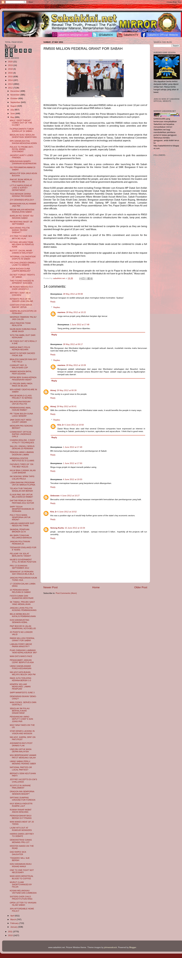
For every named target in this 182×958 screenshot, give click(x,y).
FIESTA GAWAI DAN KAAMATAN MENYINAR (21, 597)
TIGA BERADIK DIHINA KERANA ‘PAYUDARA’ (20, 195)
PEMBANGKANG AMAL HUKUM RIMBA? (20, 409)
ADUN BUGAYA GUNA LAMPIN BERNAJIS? (20, 270)
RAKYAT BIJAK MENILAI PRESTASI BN (21, 180)
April (12, 916)
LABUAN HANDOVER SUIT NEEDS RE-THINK (22, 524)
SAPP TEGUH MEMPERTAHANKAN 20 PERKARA (22, 509)
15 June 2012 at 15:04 (75, 528)
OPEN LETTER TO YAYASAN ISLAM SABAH (23, 904)
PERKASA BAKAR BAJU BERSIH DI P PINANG (21, 817)
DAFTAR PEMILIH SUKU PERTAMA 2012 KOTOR (22, 502)
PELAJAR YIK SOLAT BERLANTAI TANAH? (20, 555)
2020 (10, 62)
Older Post (140, 587)
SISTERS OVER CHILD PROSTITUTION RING (21, 898)
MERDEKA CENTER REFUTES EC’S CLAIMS (22, 459)
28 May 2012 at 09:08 (73, 294)
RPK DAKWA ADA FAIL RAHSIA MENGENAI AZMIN (23, 142)
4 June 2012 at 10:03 (72, 479)
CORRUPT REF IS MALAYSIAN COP (19, 366)
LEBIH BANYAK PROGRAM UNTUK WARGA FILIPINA (22, 483)
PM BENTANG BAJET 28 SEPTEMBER (21, 223)
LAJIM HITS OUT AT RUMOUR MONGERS (21, 829)
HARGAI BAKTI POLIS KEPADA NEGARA (20, 348)
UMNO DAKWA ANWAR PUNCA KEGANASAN (20, 667)
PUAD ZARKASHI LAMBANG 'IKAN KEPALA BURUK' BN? (23, 651)
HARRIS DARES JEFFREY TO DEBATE (22, 835)
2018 (10, 69)
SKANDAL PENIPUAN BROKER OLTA (19, 530)
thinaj (53, 390)
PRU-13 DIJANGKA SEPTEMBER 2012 (19, 567)
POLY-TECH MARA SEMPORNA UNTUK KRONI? (20, 517)
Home (96, 587)
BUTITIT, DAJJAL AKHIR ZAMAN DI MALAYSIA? (21, 252)
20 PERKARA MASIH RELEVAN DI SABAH (20, 591)
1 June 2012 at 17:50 (72, 463)
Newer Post (50, 587)
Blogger (132, 947)
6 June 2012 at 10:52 (67, 512)
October (14, 98)
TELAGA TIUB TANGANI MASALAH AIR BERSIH (21, 489)
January (14, 927)
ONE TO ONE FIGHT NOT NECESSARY (22, 871)
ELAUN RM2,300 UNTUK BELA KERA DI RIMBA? (21, 496)
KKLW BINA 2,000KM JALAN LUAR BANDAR (23, 471)
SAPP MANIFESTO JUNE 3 (22, 693)
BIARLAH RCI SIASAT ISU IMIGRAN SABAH (21, 217)
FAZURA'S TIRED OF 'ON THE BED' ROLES (21, 465)
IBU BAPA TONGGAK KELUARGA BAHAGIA (21, 536)
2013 (10, 84)
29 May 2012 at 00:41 (66, 406)
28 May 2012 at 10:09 (76, 365)
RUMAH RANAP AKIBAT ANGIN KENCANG (21, 811)
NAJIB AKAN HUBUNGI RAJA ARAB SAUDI (23, 330)
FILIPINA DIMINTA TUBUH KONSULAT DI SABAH (22, 130)
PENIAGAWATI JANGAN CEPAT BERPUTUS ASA (22, 661)
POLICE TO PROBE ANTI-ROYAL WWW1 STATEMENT (22, 149)
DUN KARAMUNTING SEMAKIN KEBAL (19, 621)
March (13, 919)
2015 (10, 77)
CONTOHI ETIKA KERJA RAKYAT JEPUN (21, 306)
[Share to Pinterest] (91, 278)
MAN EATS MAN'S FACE (21, 656)
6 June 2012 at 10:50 (74, 425)
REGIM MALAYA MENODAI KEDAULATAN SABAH (22, 211)
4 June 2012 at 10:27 (70, 496)
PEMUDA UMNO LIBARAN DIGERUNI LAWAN (22, 453)
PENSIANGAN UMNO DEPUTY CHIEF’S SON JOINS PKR (21, 719)
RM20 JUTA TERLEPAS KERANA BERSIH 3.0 (20, 679)
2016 (10, 73)
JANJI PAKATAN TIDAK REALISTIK (20, 324)
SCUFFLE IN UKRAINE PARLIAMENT (20, 787)
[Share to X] (86, 278)
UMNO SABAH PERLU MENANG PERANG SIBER (23, 762)
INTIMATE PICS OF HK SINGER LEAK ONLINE (21, 300)
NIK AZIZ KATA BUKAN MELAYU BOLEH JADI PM (23, 673)
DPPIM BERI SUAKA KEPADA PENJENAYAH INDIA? (23, 378)
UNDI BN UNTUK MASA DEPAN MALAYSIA (20, 750)
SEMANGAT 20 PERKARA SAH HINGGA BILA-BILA (22, 573)
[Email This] (80, 278)
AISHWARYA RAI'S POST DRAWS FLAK (21, 744)
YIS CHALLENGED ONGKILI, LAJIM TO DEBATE (23, 264)
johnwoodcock (110, 947)
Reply (52, 302)
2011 (10, 932)
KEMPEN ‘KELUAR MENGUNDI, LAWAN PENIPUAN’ (20, 686)
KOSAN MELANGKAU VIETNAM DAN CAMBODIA (23, 892)
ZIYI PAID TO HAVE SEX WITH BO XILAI (21, 237)
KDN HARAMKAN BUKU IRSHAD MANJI (21, 865)
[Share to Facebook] (88, 278)
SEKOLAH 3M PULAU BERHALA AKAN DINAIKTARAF (20, 710)
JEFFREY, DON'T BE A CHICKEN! (20, 294)
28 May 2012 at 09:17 (73, 344)
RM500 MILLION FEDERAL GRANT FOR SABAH (22, 639)
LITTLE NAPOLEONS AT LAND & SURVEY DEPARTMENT (21, 187)
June (12, 113)
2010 (10, 935)
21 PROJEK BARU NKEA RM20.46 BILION (21, 385)
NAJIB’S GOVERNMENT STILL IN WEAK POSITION (23, 561)
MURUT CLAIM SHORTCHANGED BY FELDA (21, 884)
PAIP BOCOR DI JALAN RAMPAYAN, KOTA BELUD (23, 627)
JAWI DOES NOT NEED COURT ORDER (20, 421)
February (14, 923)
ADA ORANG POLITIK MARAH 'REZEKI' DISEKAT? (20, 230)
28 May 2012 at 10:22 (76, 312)
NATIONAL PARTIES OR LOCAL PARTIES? (21, 768)
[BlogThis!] (83, 278)
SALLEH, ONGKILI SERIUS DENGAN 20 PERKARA (22, 447)
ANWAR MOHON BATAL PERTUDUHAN (21, 372)
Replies (56, 307)
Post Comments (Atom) (66, 593)
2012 (10, 88)
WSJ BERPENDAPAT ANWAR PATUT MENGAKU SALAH (23, 756)
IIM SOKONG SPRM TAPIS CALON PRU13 (22, 477)
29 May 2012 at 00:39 (66, 390)
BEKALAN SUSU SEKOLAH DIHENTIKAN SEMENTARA (23, 136)
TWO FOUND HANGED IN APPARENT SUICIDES (22, 282)
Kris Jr (60, 425)
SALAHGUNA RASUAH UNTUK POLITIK (20, 403)
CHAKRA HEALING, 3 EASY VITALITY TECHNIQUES (22, 441)
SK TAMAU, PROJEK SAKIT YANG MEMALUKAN (22, 603)
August (13, 106)
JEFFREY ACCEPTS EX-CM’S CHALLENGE (23, 780)
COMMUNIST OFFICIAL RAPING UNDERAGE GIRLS (21, 434)
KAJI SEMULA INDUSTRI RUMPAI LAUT (21, 805)
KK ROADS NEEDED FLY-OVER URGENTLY (21, 288)
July (12, 110)
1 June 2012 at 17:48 (79, 325)
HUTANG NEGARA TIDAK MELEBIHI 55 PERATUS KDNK (22, 244)
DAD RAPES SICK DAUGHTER (18, 853)
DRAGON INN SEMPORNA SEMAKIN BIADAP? (22, 792)
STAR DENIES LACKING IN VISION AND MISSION (22, 732)
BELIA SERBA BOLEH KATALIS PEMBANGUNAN (23, 615)
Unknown (55, 496)
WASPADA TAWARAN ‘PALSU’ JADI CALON (23, 318)
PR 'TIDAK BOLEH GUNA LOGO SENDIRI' (21, 415)
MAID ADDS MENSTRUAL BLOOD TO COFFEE (21, 877)
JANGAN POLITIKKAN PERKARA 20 (20, 543)
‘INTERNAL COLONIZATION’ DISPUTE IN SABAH (23, 258)
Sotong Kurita (57, 528)
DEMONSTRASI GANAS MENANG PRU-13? (21, 841)
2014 (10, 80)
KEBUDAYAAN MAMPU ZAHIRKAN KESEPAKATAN (23, 162)
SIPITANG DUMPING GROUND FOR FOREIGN (22, 799)
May (12, 117)
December (15, 91)
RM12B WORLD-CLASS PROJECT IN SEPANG (21, 397)
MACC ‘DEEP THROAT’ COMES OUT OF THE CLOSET (21, 122)
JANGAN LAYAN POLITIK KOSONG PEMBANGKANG (23, 609)
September (15, 102)
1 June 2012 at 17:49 (72, 447)
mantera (61, 312)
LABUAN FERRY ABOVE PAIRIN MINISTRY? (21, 645)
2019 (10, 65)
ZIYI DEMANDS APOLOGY (22, 200)
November (15, 95)
